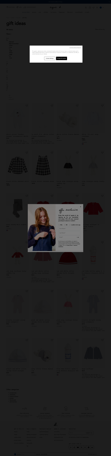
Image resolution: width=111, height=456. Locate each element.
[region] (56, 54)
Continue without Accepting (75, 47)
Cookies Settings (50, 58)
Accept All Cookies (61, 58)
